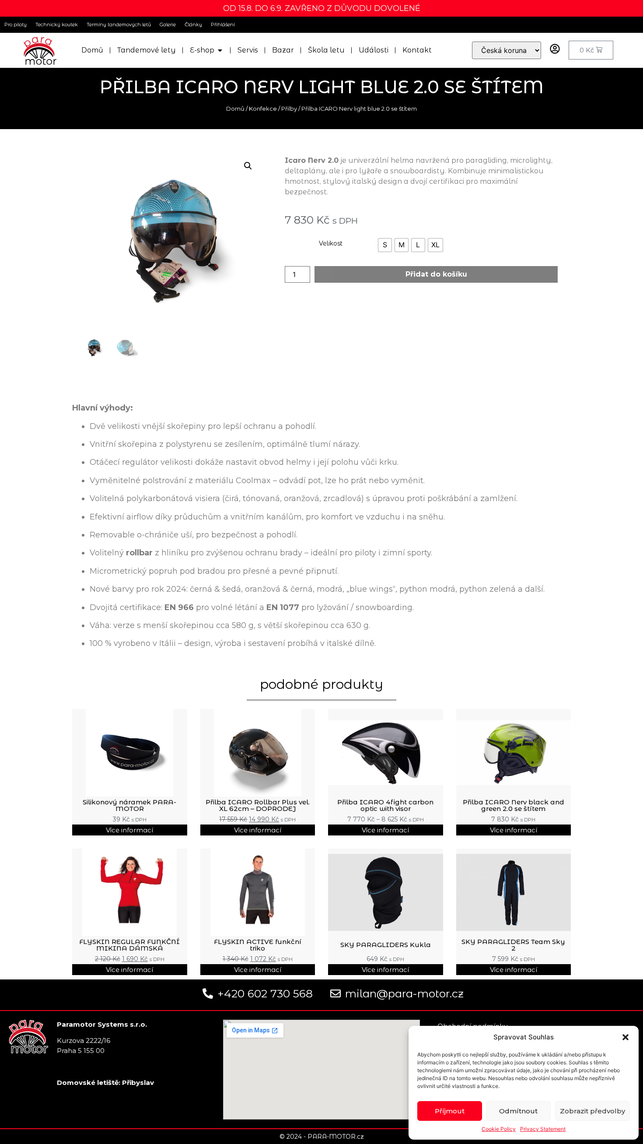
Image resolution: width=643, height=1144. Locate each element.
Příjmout (450, 1111)
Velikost (330, 243)
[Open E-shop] (220, 50)
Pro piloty (15, 24)
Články (193, 24)
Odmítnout (518, 1111)
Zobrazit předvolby (592, 1111)
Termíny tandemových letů (119, 24)
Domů (235, 108)
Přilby (289, 108)
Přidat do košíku (436, 274)
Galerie (168, 24)
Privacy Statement (543, 1129)
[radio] (384, 245)
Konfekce (263, 108)
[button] (625, 1037)
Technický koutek (56, 24)
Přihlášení (223, 24)
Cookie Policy (499, 1129)
